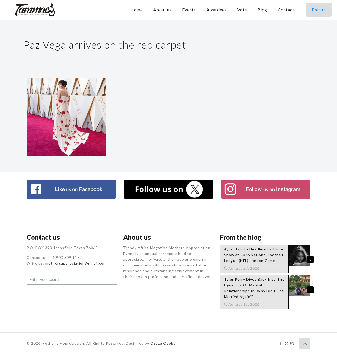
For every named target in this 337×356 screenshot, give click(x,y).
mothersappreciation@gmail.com (76, 263)
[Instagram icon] (292, 343)
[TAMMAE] (35, 9)
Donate (319, 9)
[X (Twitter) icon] (287, 343)
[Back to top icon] (304, 343)
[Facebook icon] (281, 343)
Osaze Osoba (163, 343)
